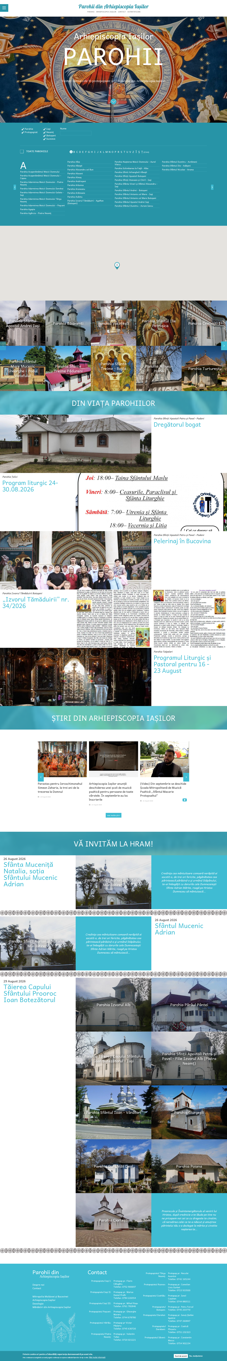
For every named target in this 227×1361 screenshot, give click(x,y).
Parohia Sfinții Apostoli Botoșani (130, 176)
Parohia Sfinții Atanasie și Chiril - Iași (133, 180)
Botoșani (51, 135)
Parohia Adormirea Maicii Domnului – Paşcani (42, 205)
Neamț (50, 132)
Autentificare (133, 11)
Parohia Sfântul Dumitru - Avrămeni (179, 161)
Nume (63, 128)
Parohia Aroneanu (76, 189)
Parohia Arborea (75, 185)
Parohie (29, 128)
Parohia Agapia (27, 209)
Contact (122, 11)
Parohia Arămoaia (76, 193)
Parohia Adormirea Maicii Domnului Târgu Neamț (40, 200)
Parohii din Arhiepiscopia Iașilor (114, 6)
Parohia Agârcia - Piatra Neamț (35, 213)
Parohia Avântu (74, 196)
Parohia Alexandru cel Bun (80, 169)
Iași (48, 128)
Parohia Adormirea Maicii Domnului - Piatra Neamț (41, 183)
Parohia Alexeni (75, 173)
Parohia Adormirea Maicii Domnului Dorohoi (41, 188)
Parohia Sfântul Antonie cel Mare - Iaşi (134, 194)
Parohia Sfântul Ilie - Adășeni (176, 165)
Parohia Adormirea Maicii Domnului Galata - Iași (42, 194)
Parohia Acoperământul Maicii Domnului (39, 171)
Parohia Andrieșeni (76, 181)
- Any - (35, 152)
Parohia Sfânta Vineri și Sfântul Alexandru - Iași (136, 185)
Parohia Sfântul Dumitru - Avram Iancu (134, 205)
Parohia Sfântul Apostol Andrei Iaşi (132, 202)
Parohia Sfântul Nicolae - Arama (178, 169)
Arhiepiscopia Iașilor (106, 11)
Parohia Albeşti (74, 165)
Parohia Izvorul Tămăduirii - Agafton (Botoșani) (85, 202)
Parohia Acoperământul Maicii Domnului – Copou (40, 177)
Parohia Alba (73, 161)
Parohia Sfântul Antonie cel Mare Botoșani (135, 198)
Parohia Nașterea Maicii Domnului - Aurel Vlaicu (135, 163)
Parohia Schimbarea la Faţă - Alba (131, 168)
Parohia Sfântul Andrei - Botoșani (131, 190)
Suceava (50, 138)
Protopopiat (31, 132)
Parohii (90, 11)
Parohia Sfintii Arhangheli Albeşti (131, 172)
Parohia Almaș (74, 177)
